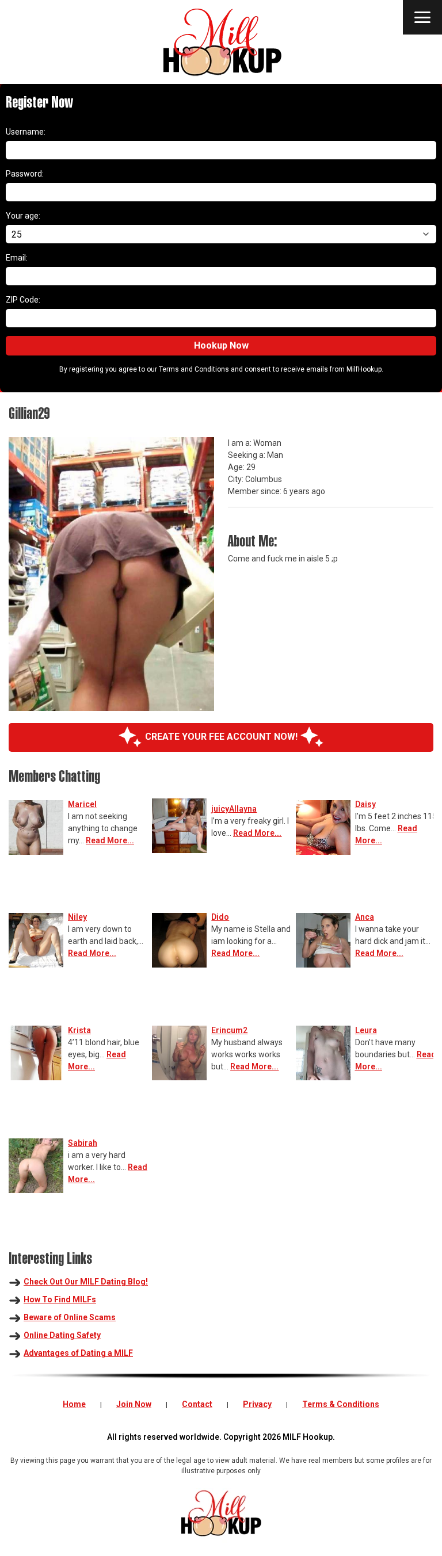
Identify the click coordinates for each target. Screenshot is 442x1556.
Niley (77, 917)
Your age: (23, 215)
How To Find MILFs (60, 1299)
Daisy (365, 804)
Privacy (257, 1404)
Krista (79, 1030)
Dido (220, 917)
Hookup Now (221, 345)
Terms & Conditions (340, 1404)
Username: (25, 131)
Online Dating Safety (62, 1335)
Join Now (133, 1404)
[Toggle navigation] (422, 17)
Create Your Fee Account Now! (221, 736)
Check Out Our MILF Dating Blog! (86, 1281)
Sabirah (82, 1143)
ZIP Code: (23, 299)
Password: (25, 173)
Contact (197, 1404)
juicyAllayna (234, 808)
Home (74, 1404)
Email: (17, 257)
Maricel (82, 804)
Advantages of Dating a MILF (78, 1353)
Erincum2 (229, 1030)
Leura (366, 1030)
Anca (364, 917)
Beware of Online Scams (70, 1317)
